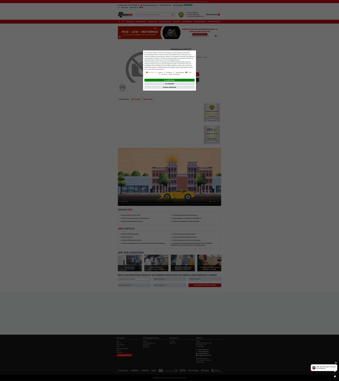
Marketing (169, 72)
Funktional (164, 74)
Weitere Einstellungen (174, 74)
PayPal (190, 72)
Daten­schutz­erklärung (157, 69)
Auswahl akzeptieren (169, 87)
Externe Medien (180, 72)
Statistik (160, 72)
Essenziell (151, 72)
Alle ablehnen (169, 84)
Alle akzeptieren (169, 80)
